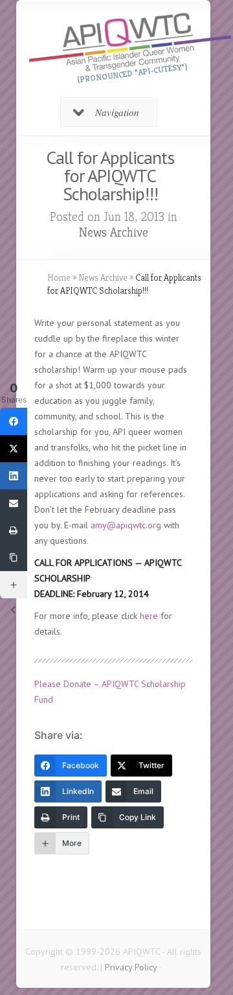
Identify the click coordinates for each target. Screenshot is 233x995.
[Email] (13, 503)
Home (59, 277)
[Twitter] (13, 448)
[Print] (13, 530)
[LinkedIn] (13, 475)
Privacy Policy (131, 967)
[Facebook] (13, 421)
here (149, 616)
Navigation (117, 112)
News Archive (113, 232)
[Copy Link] (13, 557)
